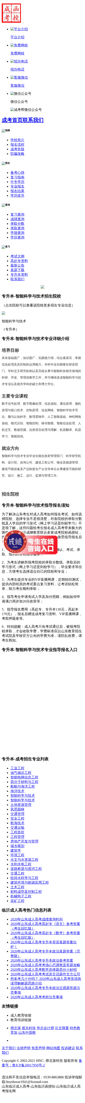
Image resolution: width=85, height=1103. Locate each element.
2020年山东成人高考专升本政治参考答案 (41, 960)
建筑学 (15, 850)
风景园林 (17, 809)
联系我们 (33, 120)
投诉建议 (68, 1048)
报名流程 (17, 144)
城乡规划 (17, 846)
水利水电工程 (20, 864)
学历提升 (17, 195)
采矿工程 (17, 901)
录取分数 (17, 223)
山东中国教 (27, 1032)
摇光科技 (29, 1028)
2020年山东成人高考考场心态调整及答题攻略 (45, 965)
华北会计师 (45, 1028)
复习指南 (17, 177)
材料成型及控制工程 (26, 891)
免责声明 (38, 1048)
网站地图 (53, 1048)
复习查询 (17, 214)
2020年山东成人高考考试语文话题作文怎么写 (45, 974)
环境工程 (17, 855)
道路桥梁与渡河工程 (26, 869)
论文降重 (62, 1028)
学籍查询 (17, 233)
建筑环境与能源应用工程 (29, 882)
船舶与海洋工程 (22, 786)
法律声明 (24, 1048)
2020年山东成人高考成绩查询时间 (36, 919)
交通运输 (17, 827)
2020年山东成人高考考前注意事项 (36, 997)
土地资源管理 (20, 805)
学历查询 (17, 237)
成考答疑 (17, 149)
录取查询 (17, 228)
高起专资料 (19, 261)
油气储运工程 (20, 773)
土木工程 (17, 887)
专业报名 (17, 186)
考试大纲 (17, 256)
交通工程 (17, 873)
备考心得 (17, 172)
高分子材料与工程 (24, 782)
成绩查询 (17, 219)
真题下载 (17, 270)
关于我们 (9, 1048)
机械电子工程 (20, 896)
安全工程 (17, 818)
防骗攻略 (17, 154)
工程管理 (17, 837)
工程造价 (17, 832)
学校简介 (17, 140)
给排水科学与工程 (24, 878)
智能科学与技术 (22, 795)
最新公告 (17, 265)
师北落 (15, 1028)
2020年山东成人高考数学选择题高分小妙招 (43, 969)
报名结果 (17, 191)
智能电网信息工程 (24, 777)
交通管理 (17, 814)
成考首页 (12, 120)
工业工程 (17, 768)
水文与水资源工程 (24, 859)
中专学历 (17, 182)
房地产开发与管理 (24, 841)
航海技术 (17, 823)
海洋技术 (17, 791)
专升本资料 (19, 274)
